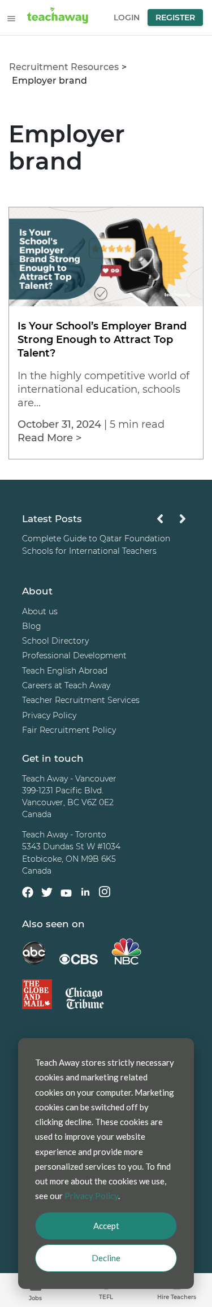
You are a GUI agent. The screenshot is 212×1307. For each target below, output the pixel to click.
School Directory (55, 641)
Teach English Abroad (64, 671)
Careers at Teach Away (66, 685)
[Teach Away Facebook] (27, 894)
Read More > (49, 438)
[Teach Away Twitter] (47, 894)
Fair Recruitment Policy (69, 730)
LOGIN (127, 17)
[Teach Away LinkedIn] (85, 893)
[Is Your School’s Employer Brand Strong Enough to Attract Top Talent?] (106, 303)
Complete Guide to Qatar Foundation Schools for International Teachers (96, 545)
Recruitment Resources (64, 67)
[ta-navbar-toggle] (11, 18)
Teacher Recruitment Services (81, 701)
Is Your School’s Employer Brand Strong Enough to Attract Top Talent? (102, 339)
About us (40, 611)
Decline (106, 1258)
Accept (106, 1226)
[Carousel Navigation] (171, 522)
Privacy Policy (49, 715)
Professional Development (74, 656)
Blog (31, 626)
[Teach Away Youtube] (66, 895)
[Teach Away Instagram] (104, 893)
